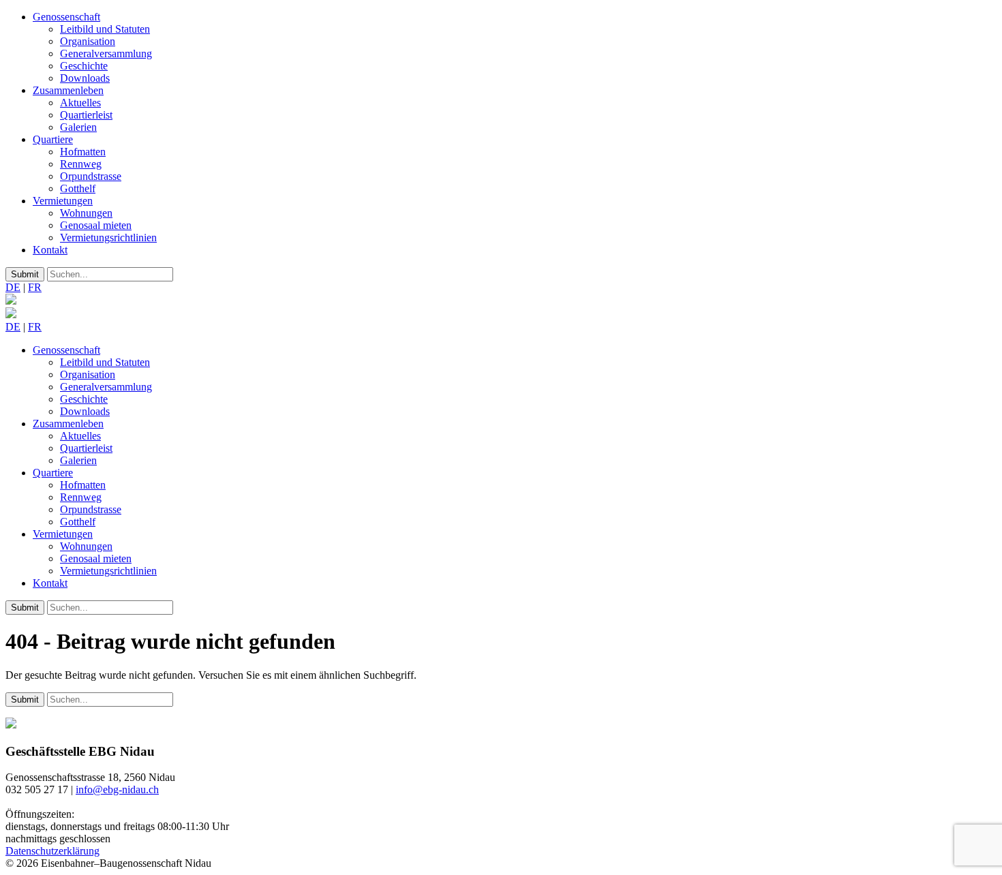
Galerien (78, 127)
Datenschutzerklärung (52, 851)
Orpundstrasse (90, 176)
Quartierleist (86, 115)
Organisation (87, 41)
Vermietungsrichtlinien (108, 237)
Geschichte (84, 66)
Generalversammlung (106, 53)
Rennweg (81, 164)
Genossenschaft (66, 16)
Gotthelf (77, 188)
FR (35, 287)
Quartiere (53, 139)
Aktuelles (80, 102)
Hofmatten (83, 151)
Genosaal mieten (96, 225)
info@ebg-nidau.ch (117, 789)
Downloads (85, 78)
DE (12, 287)
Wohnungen (86, 213)
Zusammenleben (68, 90)
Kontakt (50, 250)
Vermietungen (63, 200)
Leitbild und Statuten (105, 29)
